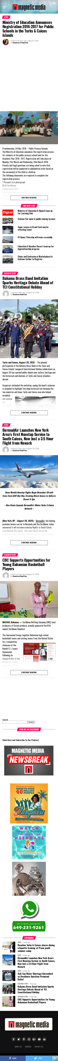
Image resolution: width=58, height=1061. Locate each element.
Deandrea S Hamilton (20, 42)
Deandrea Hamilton (20, 294)
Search (5, 719)
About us (18, 1046)
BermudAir (40, 520)
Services (28, 1046)
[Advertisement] (29, 78)
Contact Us (39, 1046)
